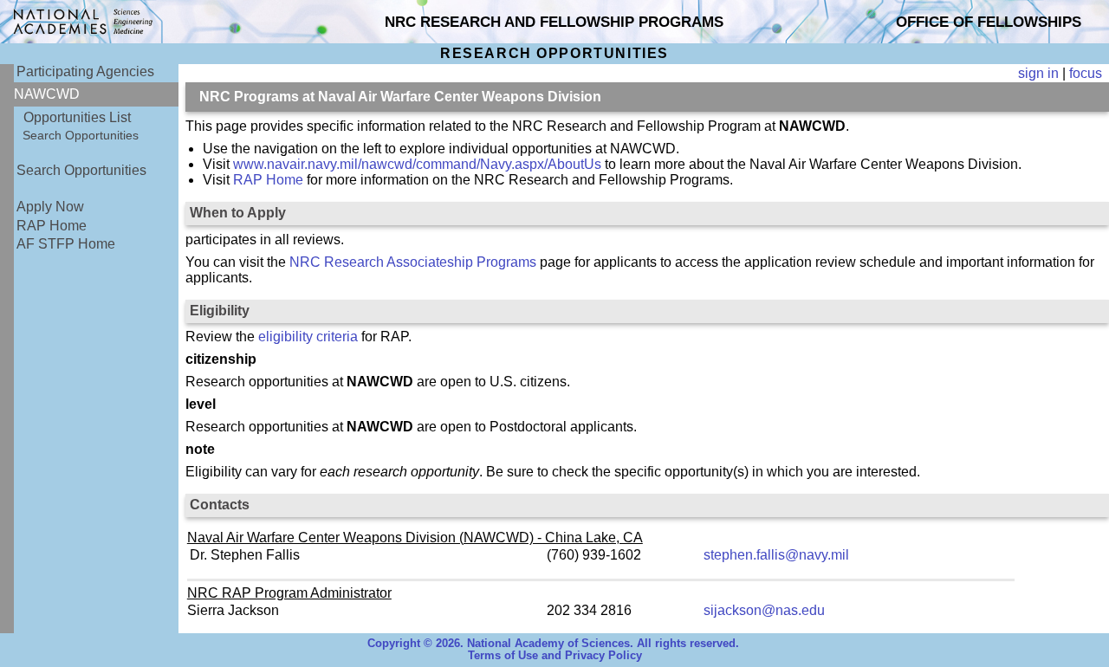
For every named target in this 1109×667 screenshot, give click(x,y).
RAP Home (51, 225)
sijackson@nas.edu (764, 610)
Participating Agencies (85, 71)
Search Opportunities (81, 135)
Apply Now (50, 206)
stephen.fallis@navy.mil (776, 554)
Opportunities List (77, 117)
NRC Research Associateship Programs (412, 262)
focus (1085, 73)
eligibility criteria (308, 336)
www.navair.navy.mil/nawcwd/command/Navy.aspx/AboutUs (417, 164)
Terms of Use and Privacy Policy (555, 656)
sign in (1038, 73)
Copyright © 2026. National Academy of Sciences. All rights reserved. (553, 644)
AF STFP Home (65, 243)
